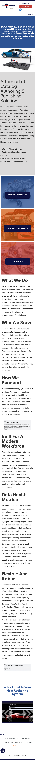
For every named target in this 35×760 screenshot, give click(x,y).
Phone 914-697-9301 (10, 742)
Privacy (3, 734)
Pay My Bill (26, 6)
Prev (7, 714)
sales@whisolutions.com (17, 746)
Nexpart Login (24, 3)
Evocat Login (17, 261)
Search (20, 9)
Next (28, 714)
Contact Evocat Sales (17, 195)
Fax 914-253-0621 (25, 742)
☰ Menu (30, 14)
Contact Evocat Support (17, 228)
